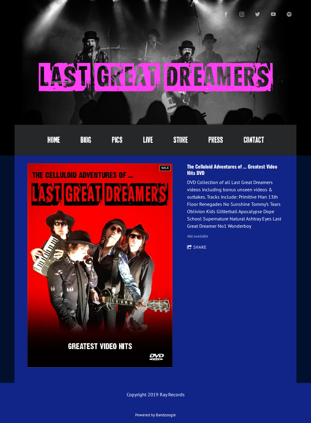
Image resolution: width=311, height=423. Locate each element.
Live (148, 140)
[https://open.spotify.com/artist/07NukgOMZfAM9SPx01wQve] (289, 14)
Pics (117, 140)
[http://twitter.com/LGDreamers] (257, 14)
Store (180, 140)
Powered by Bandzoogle (155, 415)
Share (200, 247)
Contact (254, 140)
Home (53, 140)
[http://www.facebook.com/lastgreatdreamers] (226, 14)
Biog (85, 140)
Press (215, 140)
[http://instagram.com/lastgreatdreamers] (241, 14)
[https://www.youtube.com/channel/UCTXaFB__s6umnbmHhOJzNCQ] (273, 14)
